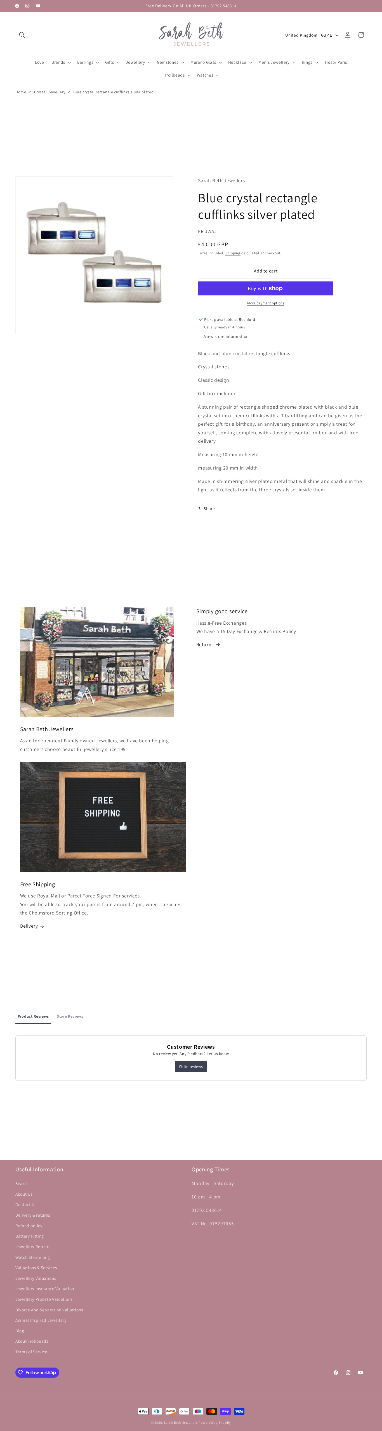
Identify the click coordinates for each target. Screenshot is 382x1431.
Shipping (232, 253)
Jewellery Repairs (32, 1246)
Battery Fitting (29, 1236)
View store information (226, 336)
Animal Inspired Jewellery (41, 1320)
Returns (205, 644)
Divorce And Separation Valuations (49, 1309)
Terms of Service (31, 1351)
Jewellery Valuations (35, 1278)
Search (22, 1183)
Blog (19, 1330)
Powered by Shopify (215, 1422)
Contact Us (26, 1204)
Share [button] (209, 508)
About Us (23, 1194)
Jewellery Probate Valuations (43, 1299)
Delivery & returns (32, 1215)
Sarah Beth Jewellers (180, 1422)
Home (20, 91)
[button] (22, 35)
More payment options (265, 303)
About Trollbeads (31, 1341)
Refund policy (29, 1225)
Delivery (29, 926)
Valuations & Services (36, 1268)
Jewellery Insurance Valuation (44, 1289)
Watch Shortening (32, 1257)
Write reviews (191, 1066)
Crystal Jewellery (49, 91)
